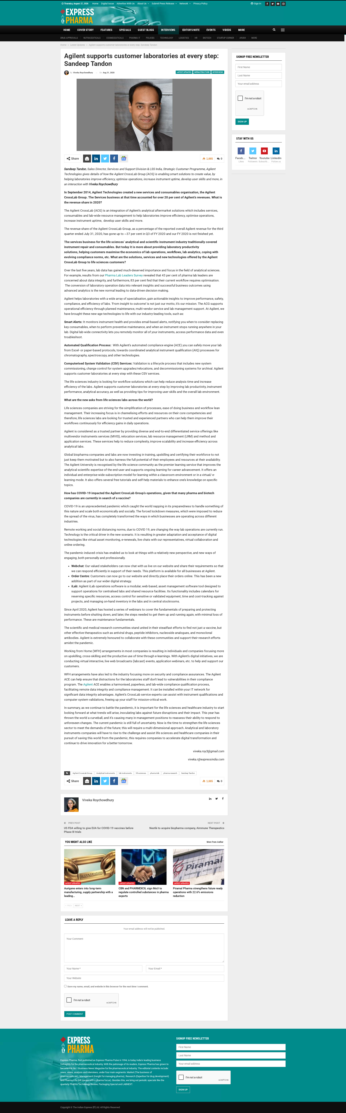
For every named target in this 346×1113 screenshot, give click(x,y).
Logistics (184, 37)
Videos (227, 30)
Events (211, 30)
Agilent (88, 684)
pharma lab (154, 773)
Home (95, 3)
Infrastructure (202, 72)
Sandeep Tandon (188, 773)
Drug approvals (69, 37)
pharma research (170, 773)
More (241, 30)
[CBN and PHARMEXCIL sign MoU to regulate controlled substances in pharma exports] (144, 867)
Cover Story (85, 30)
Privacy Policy (200, 3)
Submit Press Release (163, 3)
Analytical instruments (105, 773)
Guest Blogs (146, 30)
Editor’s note (190, 30)
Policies (150, 37)
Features (106, 30)
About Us (142, 3)
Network (183, 3)
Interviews (168, 30)
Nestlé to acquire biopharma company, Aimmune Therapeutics (186, 828)
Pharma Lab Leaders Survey (124, 275)
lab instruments (125, 773)
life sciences (141, 773)
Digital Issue (107, 3)
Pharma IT (134, 37)
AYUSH (242, 37)
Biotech (207, 37)
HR (196, 37)
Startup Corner (225, 37)
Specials (125, 30)
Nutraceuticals (92, 37)
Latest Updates (184, 72)
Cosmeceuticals (115, 37)
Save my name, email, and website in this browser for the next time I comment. (107, 986)
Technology (166, 37)
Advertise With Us (126, 3)
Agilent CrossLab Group (82, 773)
